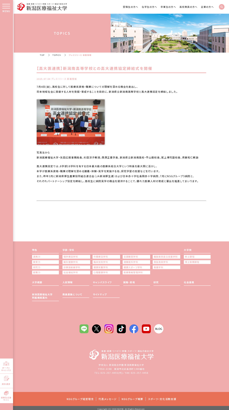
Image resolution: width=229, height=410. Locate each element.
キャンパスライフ (102, 282)
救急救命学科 (161, 262)
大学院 (188, 250)
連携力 (36, 256)
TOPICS (56, 55)
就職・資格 (129, 282)
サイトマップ (100, 294)
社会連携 (189, 282)
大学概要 (37, 282)
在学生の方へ (149, 6)
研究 (156, 282)
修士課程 (190, 256)
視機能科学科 (131, 262)
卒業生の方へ (168, 6)
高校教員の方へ (188, 6)
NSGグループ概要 (132, 399)
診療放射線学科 (72, 267)
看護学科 (158, 267)
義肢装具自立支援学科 (166, 256)
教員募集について (72, 294)
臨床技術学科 (101, 262)
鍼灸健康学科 (71, 262)
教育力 (36, 262)
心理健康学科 (101, 272)
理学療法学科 (71, 256)
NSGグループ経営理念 (80, 399)
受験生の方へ (130, 6)
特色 (34, 250)
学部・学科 (68, 250)
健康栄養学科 (101, 267)
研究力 (36, 267)
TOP (42, 55)
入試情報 (67, 282)
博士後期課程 (192, 262)
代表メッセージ (107, 399)
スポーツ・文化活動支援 (162, 399)
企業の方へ (207, 6)
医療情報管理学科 (133, 272)
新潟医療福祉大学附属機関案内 (42, 296)
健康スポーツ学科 (133, 267)
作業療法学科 (101, 256)
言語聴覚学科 (131, 256)
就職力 (36, 272)
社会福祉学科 (71, 272)
